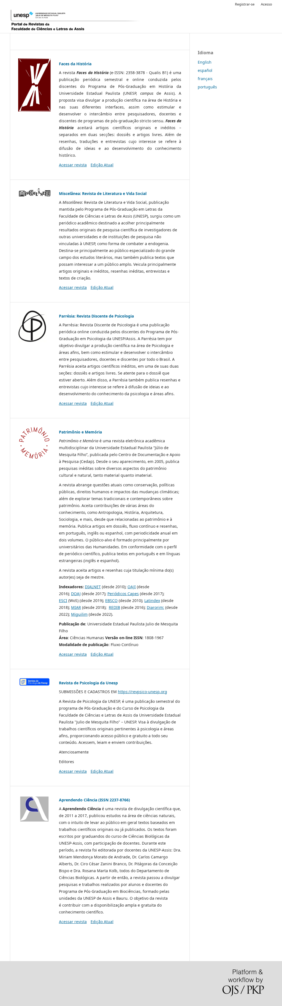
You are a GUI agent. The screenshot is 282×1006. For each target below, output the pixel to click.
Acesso (266, 4)
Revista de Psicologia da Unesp (88, 682)
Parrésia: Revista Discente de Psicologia (96, 316)
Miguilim (79, 614)
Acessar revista (73, 164)
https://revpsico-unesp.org (142, 691)
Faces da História (75, 63)
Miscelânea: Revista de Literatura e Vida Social (103, 193)
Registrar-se (244, 4)
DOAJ (76, 593)
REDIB (114, 607)
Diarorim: (155, 607)
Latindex (152, 600)
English (205, 62)
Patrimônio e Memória (80, 432)
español (205, 70)
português (207, 87)
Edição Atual (102, 164)
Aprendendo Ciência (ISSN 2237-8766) (94, 799)
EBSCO (111, 600)
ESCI (63, 600)
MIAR (76, 607)
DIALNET (93, 586)
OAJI (132, 586)
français (205, 78)
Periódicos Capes (123, 593)
